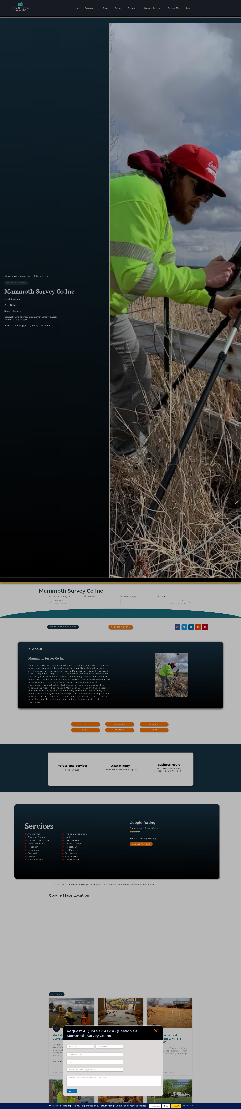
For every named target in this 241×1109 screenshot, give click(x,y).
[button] (156, 1030)
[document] (120, 554)
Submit (72, 1091)
